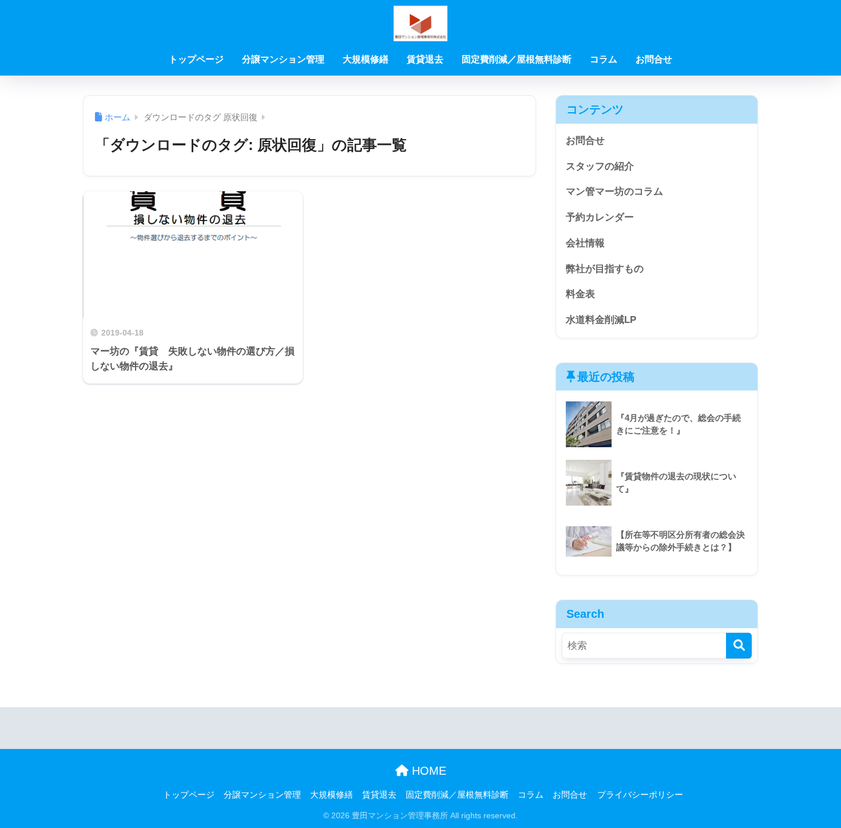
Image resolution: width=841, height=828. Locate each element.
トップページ (196, 59)
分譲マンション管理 (283, 59)
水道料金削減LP (601, 319)
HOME (427, 770)
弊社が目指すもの (605, 268)
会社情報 (585, 243)
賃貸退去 (425, 59)
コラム (603, 59)
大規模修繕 (365, 59)
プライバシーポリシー (640, 794)
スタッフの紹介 (600, 166)
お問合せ (654, 59)
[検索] (739, 646)
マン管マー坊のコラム (614, 191)
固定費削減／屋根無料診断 (517, 59)
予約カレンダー (600, 217)
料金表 (580, 294)
